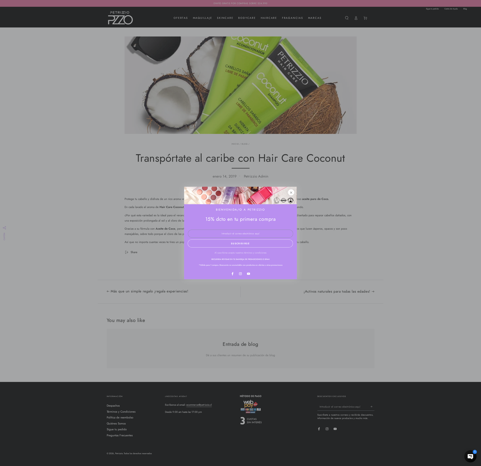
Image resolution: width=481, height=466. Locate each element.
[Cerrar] (291, 192)
